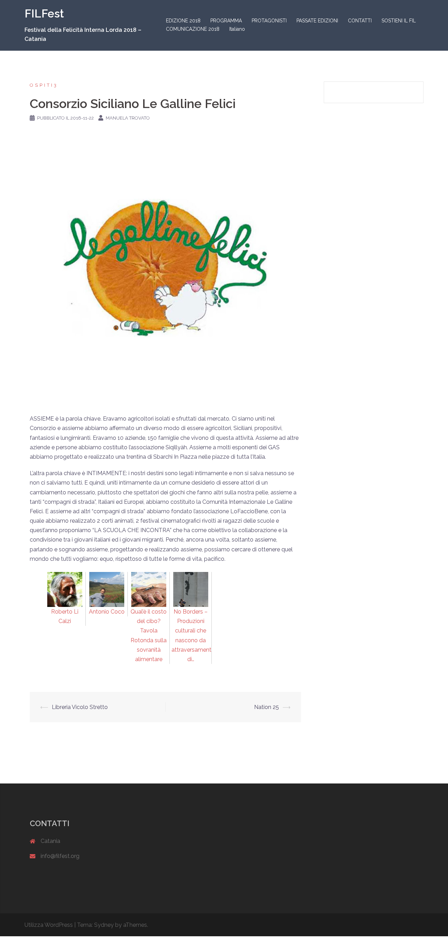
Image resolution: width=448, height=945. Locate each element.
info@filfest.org (60, 856)
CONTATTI (360, 20)
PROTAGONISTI (269, 20)
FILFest (44, 13)
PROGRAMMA (226, 20)
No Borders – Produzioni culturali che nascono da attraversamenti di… (192, 635)
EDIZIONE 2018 (183, 20)
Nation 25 (266, 707)
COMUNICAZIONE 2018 (192, 29)
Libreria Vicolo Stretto (80, 707)
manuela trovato (128, 118)
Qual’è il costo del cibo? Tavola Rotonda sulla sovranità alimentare (149, 635)
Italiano (237, 29)
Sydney (104, 925)
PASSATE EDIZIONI (317, 20)
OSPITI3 (44, 85)
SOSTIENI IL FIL (399, 20)
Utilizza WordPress (48, 925)
